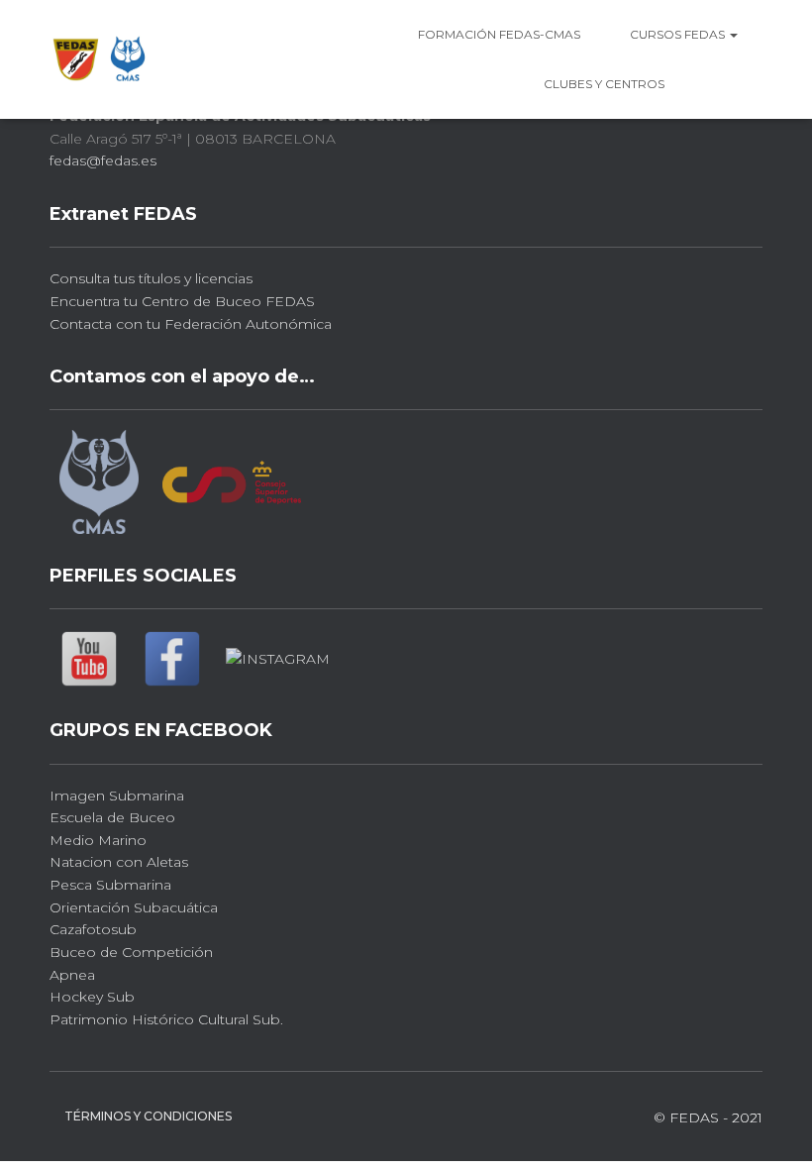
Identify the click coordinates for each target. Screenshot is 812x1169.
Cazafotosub (93, 929)
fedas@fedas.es (103, 160)
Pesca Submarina (110, 885)
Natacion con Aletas (119, 862)
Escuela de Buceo (112, 817)
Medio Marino (98, 840)
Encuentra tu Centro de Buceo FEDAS (182, 301)
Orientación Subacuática (134, 907)
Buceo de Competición (131, 952)
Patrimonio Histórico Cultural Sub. (166, 1019)
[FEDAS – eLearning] (100, 59)
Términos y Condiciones (148, 1116)
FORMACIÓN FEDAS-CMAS (499, 34)
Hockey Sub (92, 997)
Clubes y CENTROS (604, 83)
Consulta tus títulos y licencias (151, 278)
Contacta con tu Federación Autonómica (191, 324)
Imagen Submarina (117, 795)
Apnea (72, 975)
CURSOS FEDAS (679, 34)
